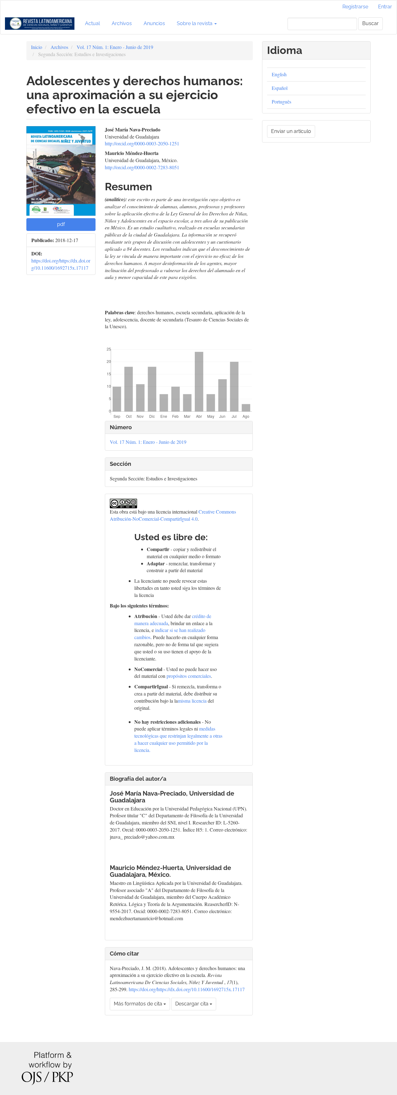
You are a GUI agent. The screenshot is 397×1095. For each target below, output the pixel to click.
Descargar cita (192, 1004)
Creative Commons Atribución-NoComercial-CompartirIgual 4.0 (173, 515)
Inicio (36, 47)
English (279, 74)
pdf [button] (61, 224)
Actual (92, 23)
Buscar (370, 23)
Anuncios (154, 23)
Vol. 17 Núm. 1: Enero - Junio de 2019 (115, 47)
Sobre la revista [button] (195, 23)
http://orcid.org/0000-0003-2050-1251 (142, 143)
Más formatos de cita (138, 1004)
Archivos (122, 23)
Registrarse (355, 7)
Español (280, 88)
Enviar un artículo (291, 131)
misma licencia (192, 700)
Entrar (385, 7)
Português (281, 101)
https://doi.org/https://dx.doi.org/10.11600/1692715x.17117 (60, 264)
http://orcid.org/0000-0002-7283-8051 (142, 167)
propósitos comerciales (189, 676)
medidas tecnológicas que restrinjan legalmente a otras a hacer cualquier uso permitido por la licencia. (178, 739)
